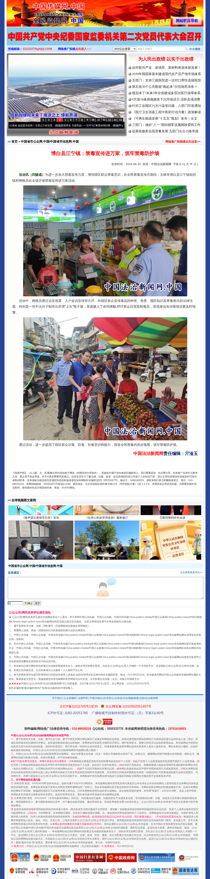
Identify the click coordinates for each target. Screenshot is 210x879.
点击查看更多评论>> (191, 572)
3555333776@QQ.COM (37, 48)
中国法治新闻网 (161, 164)
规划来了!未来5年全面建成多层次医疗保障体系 (166, 93)
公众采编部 (70, 698)
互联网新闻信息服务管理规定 (72, 625)
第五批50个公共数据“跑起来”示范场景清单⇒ (164, 86)
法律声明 (83, 698)
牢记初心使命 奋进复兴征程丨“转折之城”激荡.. (109, 125)
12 (104, 119)
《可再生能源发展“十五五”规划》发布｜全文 (164, 118)
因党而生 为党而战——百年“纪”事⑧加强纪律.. (52, 125)
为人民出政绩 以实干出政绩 (166, 59)
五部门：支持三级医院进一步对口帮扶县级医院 (166, 80)
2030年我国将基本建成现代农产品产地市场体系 (166, 74)
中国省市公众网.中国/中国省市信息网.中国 (50, 141)
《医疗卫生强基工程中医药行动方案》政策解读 (166, 112)
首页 (14, 141)
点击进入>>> (83, 48)
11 (98, 119)
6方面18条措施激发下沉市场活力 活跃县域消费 (166, 99)
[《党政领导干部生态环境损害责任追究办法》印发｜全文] (105, 40)
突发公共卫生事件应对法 (172, 535)
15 (120, 119)
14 (115, 119)
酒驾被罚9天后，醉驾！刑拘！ (40, 535)
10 (92, 119)
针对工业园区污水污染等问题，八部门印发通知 (166, 105)
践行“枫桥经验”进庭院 (106, 535)
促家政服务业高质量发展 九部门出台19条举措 (165, 131)
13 (109, 119)
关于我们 (57, 698)
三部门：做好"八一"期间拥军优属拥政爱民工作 (166, 125)
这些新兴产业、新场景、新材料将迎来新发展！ (166, 67)
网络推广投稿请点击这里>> (182, 141)
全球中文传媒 (40, 12)
